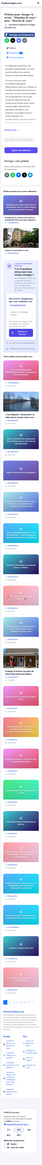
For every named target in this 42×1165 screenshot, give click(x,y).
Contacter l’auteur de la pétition (20, 140)
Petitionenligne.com (11, 3)
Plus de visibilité (16, 57)
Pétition (12, 48)
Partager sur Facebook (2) (21, 35)
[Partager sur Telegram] (30, 175)
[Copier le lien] (24, 40)
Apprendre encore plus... (17, 1124)
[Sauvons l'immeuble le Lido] (21, 242)
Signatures (15, 53)
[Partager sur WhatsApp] (6, 40)
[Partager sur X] (12, 40)
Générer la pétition (22, 332)
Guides (6, 1036)
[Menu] (38, 3)
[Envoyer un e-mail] (18, 40)
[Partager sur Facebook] (18, 175)
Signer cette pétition (21, 150)
